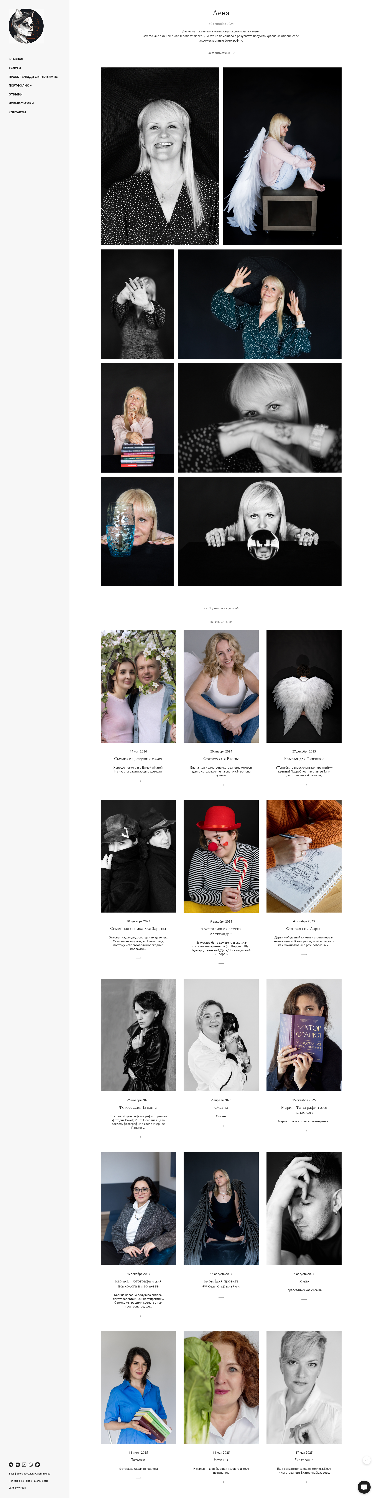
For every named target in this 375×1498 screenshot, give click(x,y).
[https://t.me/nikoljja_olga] (11, 1464)
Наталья (221, 1459)
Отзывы (16, 94)
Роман (304, 1281)
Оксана (221, 1107)
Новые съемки (21, 103)
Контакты (17, 112)
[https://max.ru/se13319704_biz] (37, 1464)
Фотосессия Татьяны (138, 1107)
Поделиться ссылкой (223, 608)
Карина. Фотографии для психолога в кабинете (138, 1284)
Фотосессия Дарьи (304, 928)
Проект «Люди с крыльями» (33, 77)
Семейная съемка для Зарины (138, 928)
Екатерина (304, 1459)
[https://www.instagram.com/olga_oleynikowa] (24, 1464)
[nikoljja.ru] (26, 26)
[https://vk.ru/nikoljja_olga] (18, 1464)
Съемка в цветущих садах (138, 758)
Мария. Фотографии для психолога (304, 1110)
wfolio (22, 1487)
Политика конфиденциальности (28, 1480)
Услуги (15, 68)
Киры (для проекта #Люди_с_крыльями (221, 1284)
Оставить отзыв (219, 53)
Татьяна (138, 1459)
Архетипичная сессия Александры (221, 931)
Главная (16, 59)
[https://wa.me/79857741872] (31, 1464)
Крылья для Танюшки (304, 758)
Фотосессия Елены (221, 758)
